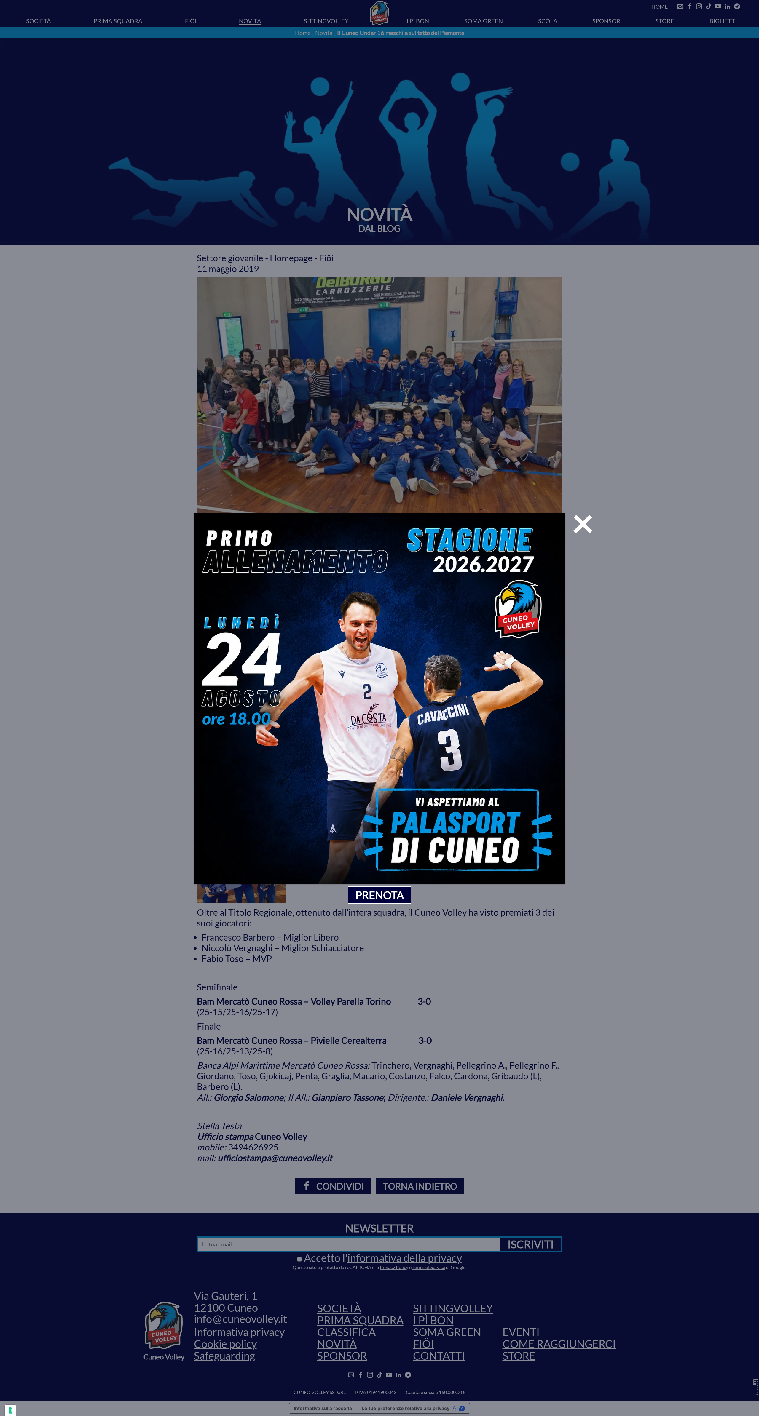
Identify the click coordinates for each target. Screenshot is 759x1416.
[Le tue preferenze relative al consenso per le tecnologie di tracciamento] (10, 1410)
